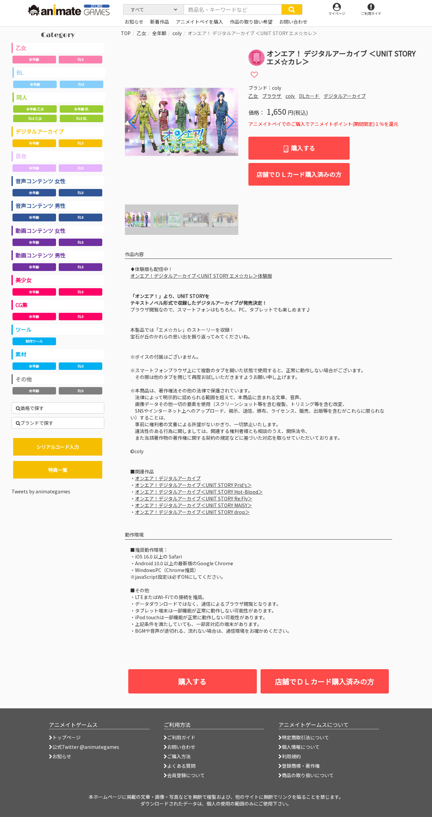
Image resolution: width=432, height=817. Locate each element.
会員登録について (186, 775)
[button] (230, 121)
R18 (81, 59)
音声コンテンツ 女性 (40, 181)
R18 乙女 (35, 118)
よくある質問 (181, 765)
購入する (302, 147)
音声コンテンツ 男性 (40, 205)
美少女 (24, 280)
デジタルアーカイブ (40, 131)
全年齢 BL (81, 108)
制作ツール (34, 341)
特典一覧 (57, 469)
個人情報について (301, 746)
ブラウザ (272, 95)
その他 (24, 379)
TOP (126, 33)
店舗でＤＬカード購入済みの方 (299, 174)
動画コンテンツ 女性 (40, 230)
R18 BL (81, 118)
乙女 (21, 48)
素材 (21, 354)
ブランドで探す (36, 422)
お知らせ (61, 756)
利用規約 (291, 756)
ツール (24, 329)
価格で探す (32, 408)
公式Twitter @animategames (85, 746)
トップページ (66, 737)
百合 (21, 156)
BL (20, 72)
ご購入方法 (179, 756)
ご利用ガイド (181, 737)
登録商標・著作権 (301, 765)
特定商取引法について (305, 737)
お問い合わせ (181, 746)
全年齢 (34, 59)
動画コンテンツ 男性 (40, 255)
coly (177, 33)
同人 (22, 97)
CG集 (22, 305)
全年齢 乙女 (35, 108)
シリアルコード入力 (57, 446)
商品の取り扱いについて (308, 775)
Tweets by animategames (40, 491)
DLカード (309, 95)
